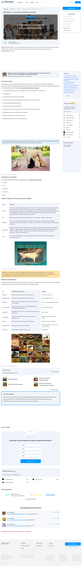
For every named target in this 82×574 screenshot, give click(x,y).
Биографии (23, 543)
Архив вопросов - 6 (63, 557)
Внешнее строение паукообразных (71, 85)
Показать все (68, 95)
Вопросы (32, 2)
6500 (23, 452)
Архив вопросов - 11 (76, 558)
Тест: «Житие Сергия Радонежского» (16, 519)
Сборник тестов (39, 543)
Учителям (51, 545)
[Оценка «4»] (39, 495)
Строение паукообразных (69, 82)
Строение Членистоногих (69, 90)
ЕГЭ (37, 2)
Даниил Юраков (69, 115)
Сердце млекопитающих (69, 92)
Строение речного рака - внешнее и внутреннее (71, 80)
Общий (69, 111)
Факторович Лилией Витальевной (28, 74)
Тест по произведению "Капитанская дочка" (17, 514)
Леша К (67, 127)
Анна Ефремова (69, 124)
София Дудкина (69, 120)
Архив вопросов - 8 (63, 560)
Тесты (26, 2)
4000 (23, 445)
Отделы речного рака (68, 83)
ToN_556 (68, 129)
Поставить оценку (50, 494)
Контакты (51, 543)
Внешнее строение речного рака (71, 87)
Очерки (22, 547)
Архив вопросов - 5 (63, 555)
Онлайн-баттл (39, 545)
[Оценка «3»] (36, 495)
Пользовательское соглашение (27, 555)
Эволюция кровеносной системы (71, 77)
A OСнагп (68, 137)
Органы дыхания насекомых (70, 75)
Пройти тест (71, 8)
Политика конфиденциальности (27, 557)
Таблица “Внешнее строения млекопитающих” (70, 21)
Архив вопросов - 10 (76, 557)
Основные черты (67, 16)
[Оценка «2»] (34, 495)
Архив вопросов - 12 (76, 560)
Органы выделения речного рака (71, 88)
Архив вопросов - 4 (50, 560)
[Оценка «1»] (31, 495)
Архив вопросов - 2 (50, 557)
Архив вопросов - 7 (63, 558)
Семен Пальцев (69, 134)
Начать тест (30, 461)
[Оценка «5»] (41, 495)
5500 (23, 449)
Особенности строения (69, 18)
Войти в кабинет (72, 544)
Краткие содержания (25, 545)
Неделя (65, 111)
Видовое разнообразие (68, 23)
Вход (78, 2)
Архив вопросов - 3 (50, 558)
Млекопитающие (13, 379)
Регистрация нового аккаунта (73, 546)
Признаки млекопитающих (15, 384)
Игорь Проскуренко (70, 117)
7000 (23, 455)
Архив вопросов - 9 (76, 555)
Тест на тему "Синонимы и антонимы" (16, 525)
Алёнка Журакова (70, 132)
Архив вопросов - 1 (50, 555)
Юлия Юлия (68, 122)
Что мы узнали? (67, 26)
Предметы (20, 2)
